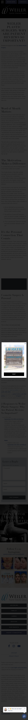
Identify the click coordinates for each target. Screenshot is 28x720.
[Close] (25, 343)
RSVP (13, 374)
